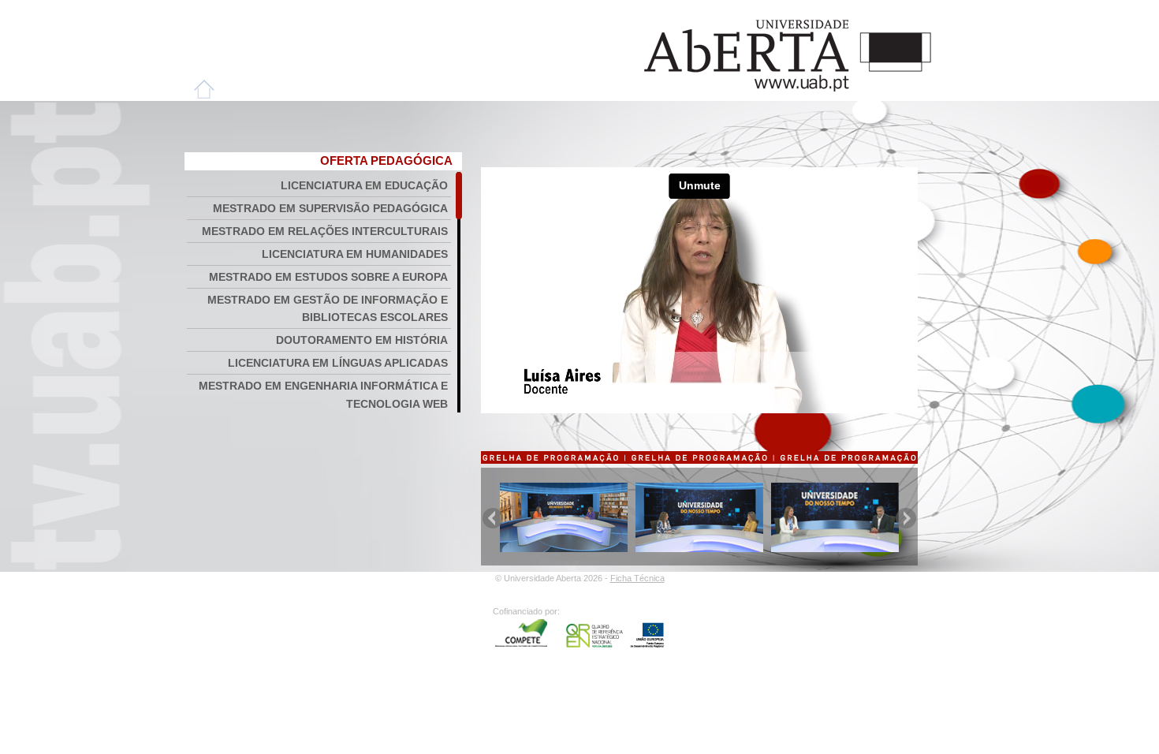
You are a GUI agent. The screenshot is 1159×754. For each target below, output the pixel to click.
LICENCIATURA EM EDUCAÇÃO (364, 185)
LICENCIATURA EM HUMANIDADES (355, 254)
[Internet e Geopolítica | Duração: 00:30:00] (835, 548)
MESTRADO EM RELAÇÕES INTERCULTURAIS (325, 231)
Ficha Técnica (637, 578)
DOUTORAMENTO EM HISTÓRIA (362, 340)
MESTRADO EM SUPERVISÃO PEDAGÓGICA (330, 208)
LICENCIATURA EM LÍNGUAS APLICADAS (338, 362)
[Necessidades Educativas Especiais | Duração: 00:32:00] (699, 548)
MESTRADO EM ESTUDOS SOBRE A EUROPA (328, 277)
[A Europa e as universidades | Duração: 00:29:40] (564, 548)
